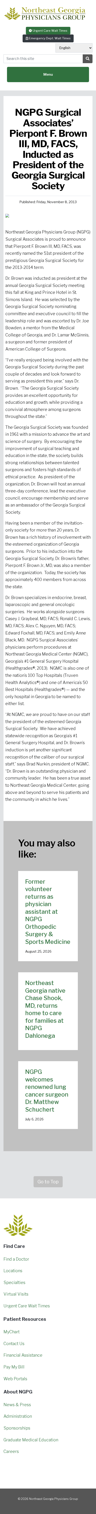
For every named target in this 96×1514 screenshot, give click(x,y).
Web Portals (15, 1378)
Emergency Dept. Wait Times (49, 38)
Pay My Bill (13, 1367)
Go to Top (48, 1181)
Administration (17, 1416)
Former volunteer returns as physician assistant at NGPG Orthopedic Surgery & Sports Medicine (47, 911)
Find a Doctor (16, 1259)
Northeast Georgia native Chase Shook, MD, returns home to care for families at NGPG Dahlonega (45, 1009)
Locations (12, 1270)
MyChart (11, 1331)
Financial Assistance (22, 1355)
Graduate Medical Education (30, 1439)
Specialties (14, 1282)
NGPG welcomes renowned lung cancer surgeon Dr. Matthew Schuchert (46, 1090)
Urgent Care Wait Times (49, 30)
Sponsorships (16, 1428)
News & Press (17, 1404)
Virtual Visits (15, 1294)
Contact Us (13, 1343)
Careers (11, 1451)
